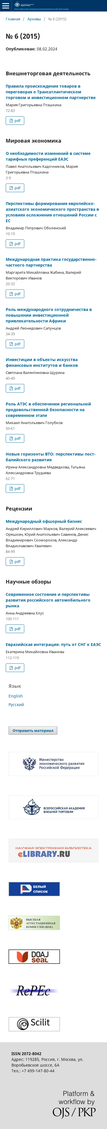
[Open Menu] (5, 5)
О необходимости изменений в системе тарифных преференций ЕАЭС (48, 156)
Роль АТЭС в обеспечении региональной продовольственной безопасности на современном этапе (48, 409)
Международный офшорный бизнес (44, 521)
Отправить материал (33, 730)
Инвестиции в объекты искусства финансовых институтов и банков (42, 362)
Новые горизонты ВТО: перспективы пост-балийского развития (51, 456)
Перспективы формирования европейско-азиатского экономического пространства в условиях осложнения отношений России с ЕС (52, 212)
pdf (17, 120)
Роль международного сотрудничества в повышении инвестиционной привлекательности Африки (49, 315)
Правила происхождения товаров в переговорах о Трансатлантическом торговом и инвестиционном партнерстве (51, 91)
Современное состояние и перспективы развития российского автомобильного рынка (48, 600)
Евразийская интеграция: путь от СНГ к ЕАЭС (53, 644)
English (16, 696)
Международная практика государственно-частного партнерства (51, 262)
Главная (13, 18)
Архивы (34, 18)
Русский (16, 704)
